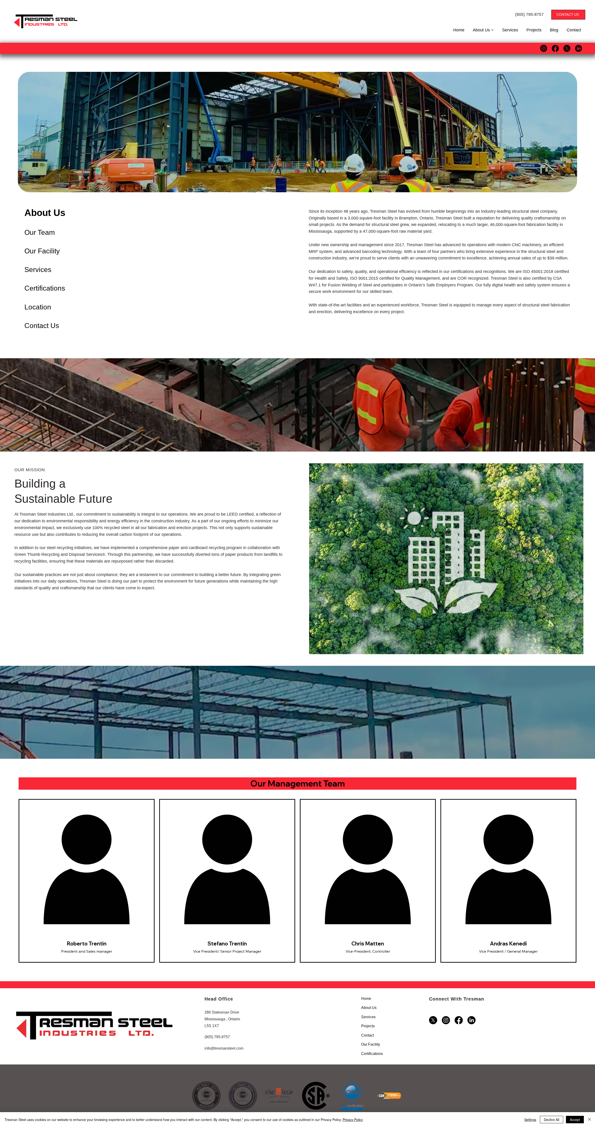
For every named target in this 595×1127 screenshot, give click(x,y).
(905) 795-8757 (529, 14)
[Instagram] (543, 48)
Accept (575, 1119)
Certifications (44, 288)
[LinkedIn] (578, 48)
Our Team (39, 232)
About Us (44, 213)
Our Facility (42, 251)
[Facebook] (555, 48)
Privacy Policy (353, 1119)
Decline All (551, 1119)
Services (37, 269)
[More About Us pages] (492, 30)
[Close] (589, 1119)
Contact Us (41, 325)
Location (37, 307)
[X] (566, 48)
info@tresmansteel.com (224, 1048)
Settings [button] (530, 1119)
